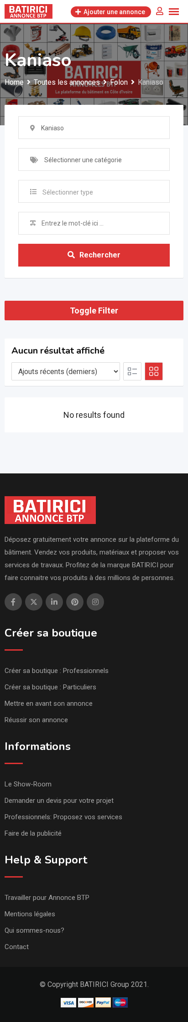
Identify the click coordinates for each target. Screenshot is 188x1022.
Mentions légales (30, 914)
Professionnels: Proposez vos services (63, 817)
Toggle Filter (94, 310)
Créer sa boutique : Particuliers (50, 687)
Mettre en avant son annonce (49, 703)
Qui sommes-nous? (34, 930)
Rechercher (99, 255)
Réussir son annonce (36, 720)
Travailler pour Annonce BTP (47, 898)
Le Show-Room (28, 784)
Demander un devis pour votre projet (59, 800)
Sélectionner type (67, 192)
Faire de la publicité (33, 833)
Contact (17, 947)
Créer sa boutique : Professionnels (57, 671)
